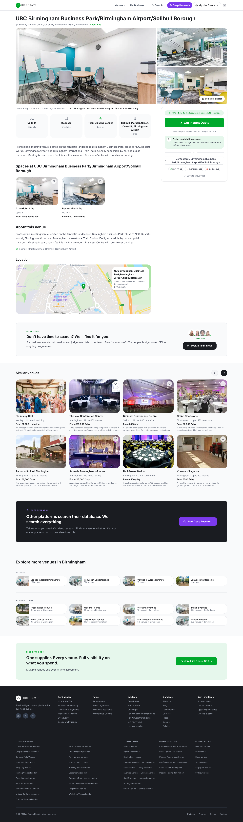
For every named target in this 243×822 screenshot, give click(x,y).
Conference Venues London (28, 746)
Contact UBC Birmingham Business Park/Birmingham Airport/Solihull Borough (195, 160)
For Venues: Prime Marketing (141, 713)
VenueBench (169, 709)
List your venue (135, 722)
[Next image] (54, 191)
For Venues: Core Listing (139, 718)
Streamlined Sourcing (68, 705)
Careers (166, 713)
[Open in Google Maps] (83, 289)
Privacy (202, 814)
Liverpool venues (130, 773)
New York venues (202, 746)
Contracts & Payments (68, 709)
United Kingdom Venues (28, 108)
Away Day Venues (23, 767)
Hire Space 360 (65, 701)
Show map (95, 24)
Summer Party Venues (25, 757)
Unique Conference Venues (28, 752)
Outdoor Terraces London (27, 799)
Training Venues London (26, 773)
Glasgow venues (145, 767)
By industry (63, 718)
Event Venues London (25, 778)
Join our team (204, 701)
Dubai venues (201, 757)
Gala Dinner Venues (24, 783)
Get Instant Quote (196, 122)
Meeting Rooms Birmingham (171, 773)
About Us (167, 701)
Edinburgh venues (131, 762)
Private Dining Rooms (25, 762)
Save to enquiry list (196, 175)
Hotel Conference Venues (80, 746)
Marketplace (134, 705)
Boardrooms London (78, 773)
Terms (213, 814)
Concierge (133, 709)
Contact (166, 722)
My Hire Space (207, 5)
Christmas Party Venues (79, 752)
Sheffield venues (146, 789)
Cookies (223, 814)
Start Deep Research (199, 521)
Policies (166, 726)
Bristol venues (148, 762)
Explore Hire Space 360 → (196, 661)
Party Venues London (78, 757)
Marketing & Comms (102, 713)
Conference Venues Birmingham (173, 762)
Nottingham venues (132, 783)
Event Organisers (101, 705)
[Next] (224, 373)
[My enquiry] (224, 5)
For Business (137, 5)
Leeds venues (129, 767)
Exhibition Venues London (27, 789)
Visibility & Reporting (67, 713)
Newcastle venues (147, 778)
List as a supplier (135, 726)
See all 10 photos (213, 98)
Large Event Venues (77, 789)
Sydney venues (202, 773)
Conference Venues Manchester (173, 746)
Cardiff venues (129, 778)
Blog (165, 705)
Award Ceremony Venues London (83, 783)
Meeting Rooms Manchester (171, 757)
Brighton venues (148, 773)
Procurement (99, 701)
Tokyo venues (201, 762)
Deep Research (181, 5)
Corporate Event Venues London (83, 778)
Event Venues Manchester (170, 752)
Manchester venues (132, 752)
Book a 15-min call (202, 345)
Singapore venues (203, 767)
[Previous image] (19, 191)
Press (165, 718)
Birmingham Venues (54, 108)
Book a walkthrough (67, 722)
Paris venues (200, 752)
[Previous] (214, 373)
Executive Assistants (102, 709)
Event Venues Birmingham (170, 767)
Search (158, 5)
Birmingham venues (132, 757)
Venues (119, 5)
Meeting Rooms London (79, 767)
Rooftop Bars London (78, 762)
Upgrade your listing (207, 709)
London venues (130, 746)
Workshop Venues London (80, 794)
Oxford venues (129, 789)
